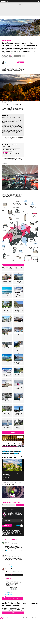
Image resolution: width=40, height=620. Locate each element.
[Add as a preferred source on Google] (17, 56)
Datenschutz (28, 617)
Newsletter (3, 617)
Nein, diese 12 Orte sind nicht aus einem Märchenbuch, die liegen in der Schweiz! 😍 (11, 147)
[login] (1, 618)
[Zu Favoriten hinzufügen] (12, 56)
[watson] (3, 1)
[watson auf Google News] (23, 56)
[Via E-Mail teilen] (7, 56)
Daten (7, 453)
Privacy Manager (35, 617)
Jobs (15, 617)
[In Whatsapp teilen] (5, 56)
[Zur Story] (20, 608)
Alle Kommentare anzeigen (12, 598)
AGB (23, 617)
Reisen (11, 451)
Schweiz (4, 451)
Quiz (8, 451)
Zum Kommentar (8, 552)
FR (36, 1)
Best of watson (17, 451)
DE (34, 1)
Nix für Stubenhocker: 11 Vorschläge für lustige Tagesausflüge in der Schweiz (12, 154)
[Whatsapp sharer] (6, 479)
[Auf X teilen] (4, 479)
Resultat (13, 432)
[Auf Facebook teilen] (3, 56)
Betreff (3, 518)
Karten (3, 453)
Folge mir (20, 62)
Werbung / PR (9, 617)
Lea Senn (6, 62)
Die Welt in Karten (14, 453)
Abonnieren (19, 504)
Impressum (19, 617)
